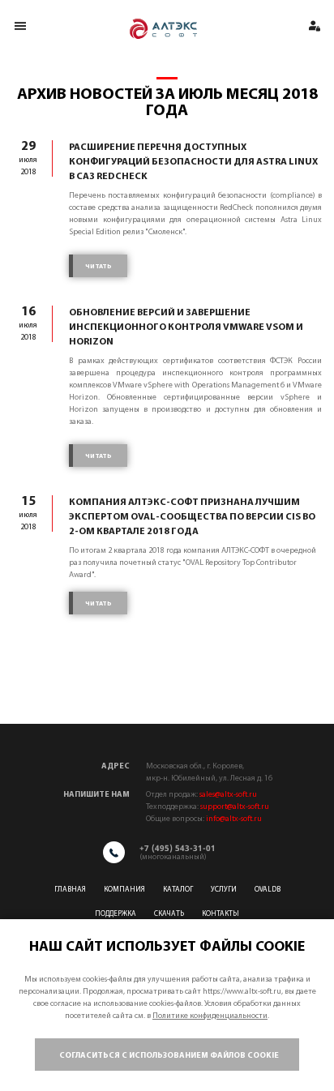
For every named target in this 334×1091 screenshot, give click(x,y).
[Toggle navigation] (20, 26)
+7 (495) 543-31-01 (177, 848)
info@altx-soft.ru (234, 819)
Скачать (169, 914)
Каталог (178, 889)
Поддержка (115, 914)
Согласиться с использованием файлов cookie (169, 1055)
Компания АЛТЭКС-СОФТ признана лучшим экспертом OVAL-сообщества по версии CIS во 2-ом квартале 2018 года (192, 517)
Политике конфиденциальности (210, 1016)
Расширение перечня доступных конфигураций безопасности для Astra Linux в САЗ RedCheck (193, 162)
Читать (98, 266)
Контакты (220, 914)
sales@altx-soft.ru (228, 794)
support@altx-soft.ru (234, 806)
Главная (70, 889)
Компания (124, 889)
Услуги (224, 889)
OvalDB (267, 889)
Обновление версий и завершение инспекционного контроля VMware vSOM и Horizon (186, 327)
